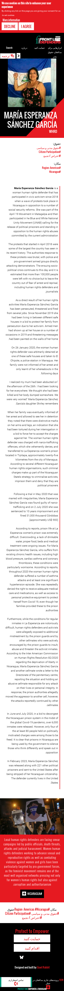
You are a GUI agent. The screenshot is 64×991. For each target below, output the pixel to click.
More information (11, 20)
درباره (24, 47)
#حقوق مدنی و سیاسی (49, 148)
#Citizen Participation (50, 152)
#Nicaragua (55, 172)
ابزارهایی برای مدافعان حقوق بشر (55, 52)
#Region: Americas (51, 168)
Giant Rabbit (43, 967)
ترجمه (6, 55)
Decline (9, 26)
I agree (26, 26)
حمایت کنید (39, 47)
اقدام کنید (32, 948)
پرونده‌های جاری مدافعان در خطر (48, 981)
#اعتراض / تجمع (52, 156)
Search (9, 47)
